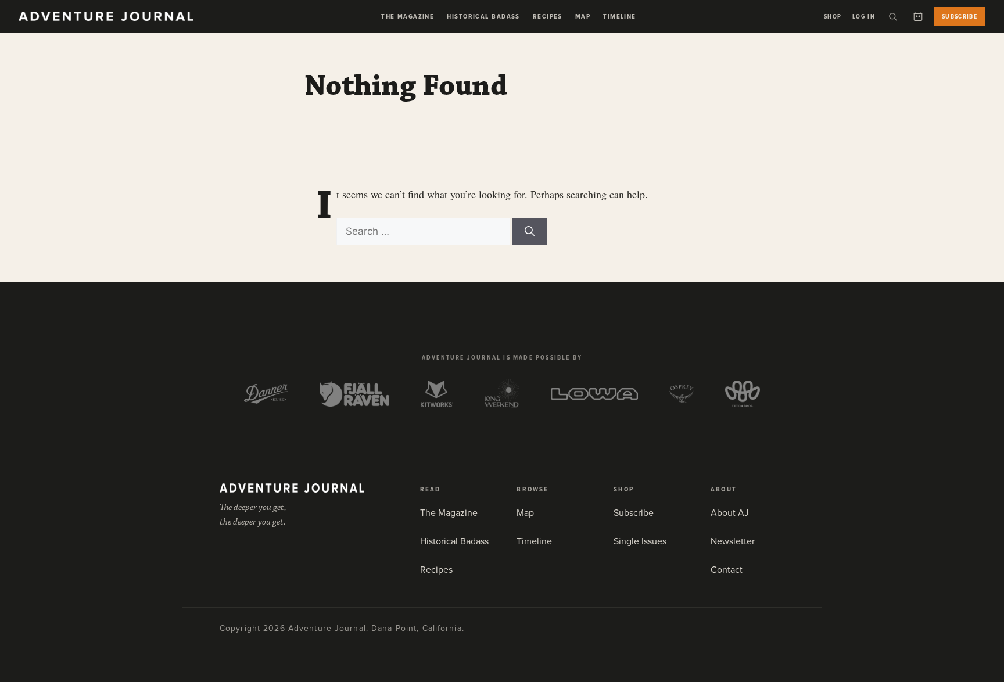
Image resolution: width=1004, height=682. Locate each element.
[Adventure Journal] (292, 488)
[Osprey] (681, 394)
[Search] (892, 16)
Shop (833, 16)
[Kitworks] (437, 394)
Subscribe (959, 16)
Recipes (547, 16)
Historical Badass (483, 16)
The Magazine (407, 16)
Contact (727, 569)
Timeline (619, 16)
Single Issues (640, 540)
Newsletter (733, 540)
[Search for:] (424, 231)
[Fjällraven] (354, 394)
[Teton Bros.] (743, 394)
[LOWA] (594, 394)
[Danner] (266, 394)
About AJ (730, 512)
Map (582, 16)
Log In (863, 16)
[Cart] (918, 16)
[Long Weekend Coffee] (502, 393)
